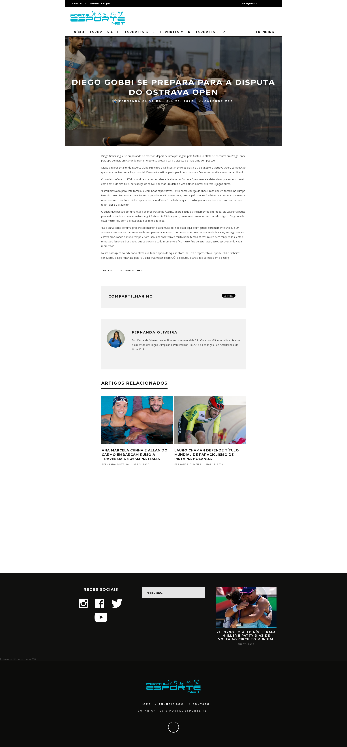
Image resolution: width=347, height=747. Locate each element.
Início (78, 32)
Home (146, 704)
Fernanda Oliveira (140, 101)
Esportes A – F (104, 32)
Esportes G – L (140, 32)
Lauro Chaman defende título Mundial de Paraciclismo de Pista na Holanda (206, 454)
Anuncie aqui (100, 3)
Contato (79, 3)
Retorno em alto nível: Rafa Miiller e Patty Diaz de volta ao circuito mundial (246, 635)
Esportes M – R (175, 32)
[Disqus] (173, 526)
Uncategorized (216, 101)
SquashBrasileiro (131, 270)
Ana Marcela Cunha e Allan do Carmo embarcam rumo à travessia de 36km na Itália (135, 454)
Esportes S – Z (211, 32)
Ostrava (108, 270)
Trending (264, 32)
